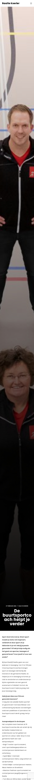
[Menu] (31, 3)
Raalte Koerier (10, 3)
